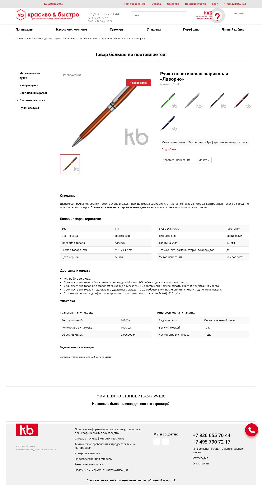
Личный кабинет (235, 4)
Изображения (72, 75)
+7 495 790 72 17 (211, 441)
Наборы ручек (29, 85)
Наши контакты (195, 4)
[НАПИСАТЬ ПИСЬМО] (251, 429)
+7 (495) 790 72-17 (98, 18)
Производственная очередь (93, 459)
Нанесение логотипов (71, 29)
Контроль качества (87, 453)
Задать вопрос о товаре (77, 347)
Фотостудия (200, 458)
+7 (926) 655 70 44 (103, 14)
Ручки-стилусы (29, 107)
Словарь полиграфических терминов (99, 438)
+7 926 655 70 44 (211, 435)
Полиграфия (25, 29)
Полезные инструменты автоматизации (101, 470)
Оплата (156, 4)
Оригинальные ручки (33, 92)
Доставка (173, 4)
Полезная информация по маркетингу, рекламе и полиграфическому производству (107, 431)
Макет (203, 160)
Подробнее (169, 149)
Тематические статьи (89, 464)
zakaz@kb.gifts (53, 4)
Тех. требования (135, 4)
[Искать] (183, 15)
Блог (215, 4)
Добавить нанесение (177, 160)
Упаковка (154, 29)
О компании (201, 463)
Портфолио (191, 29)
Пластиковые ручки (32, 100)
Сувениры (117, 29)
